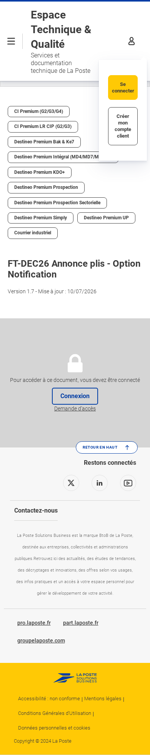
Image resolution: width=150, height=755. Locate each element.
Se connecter (123, 87)
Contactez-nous (36, 510)
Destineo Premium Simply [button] (40, 217)
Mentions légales (103, 698)
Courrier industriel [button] (32, 232)
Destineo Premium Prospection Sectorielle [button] (57, 202)
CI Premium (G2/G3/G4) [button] (38, 111)
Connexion (75, 396)
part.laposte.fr (80, 623)
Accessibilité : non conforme (49, 698)
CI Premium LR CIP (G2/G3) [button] (43, 126)
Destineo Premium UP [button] (106, 217)
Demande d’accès (75, 408)
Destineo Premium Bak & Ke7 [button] (44, 142)
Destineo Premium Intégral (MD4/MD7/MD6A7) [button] (63, 157)
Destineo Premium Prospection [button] (46, 187)
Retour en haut (100, 447)
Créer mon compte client (123, 126)
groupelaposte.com (41, 640)
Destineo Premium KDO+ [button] (39, 172)
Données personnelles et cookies (54, 728)
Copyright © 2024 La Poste (43, 741)
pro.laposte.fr (34, 623)
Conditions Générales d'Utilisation (54, 713)
